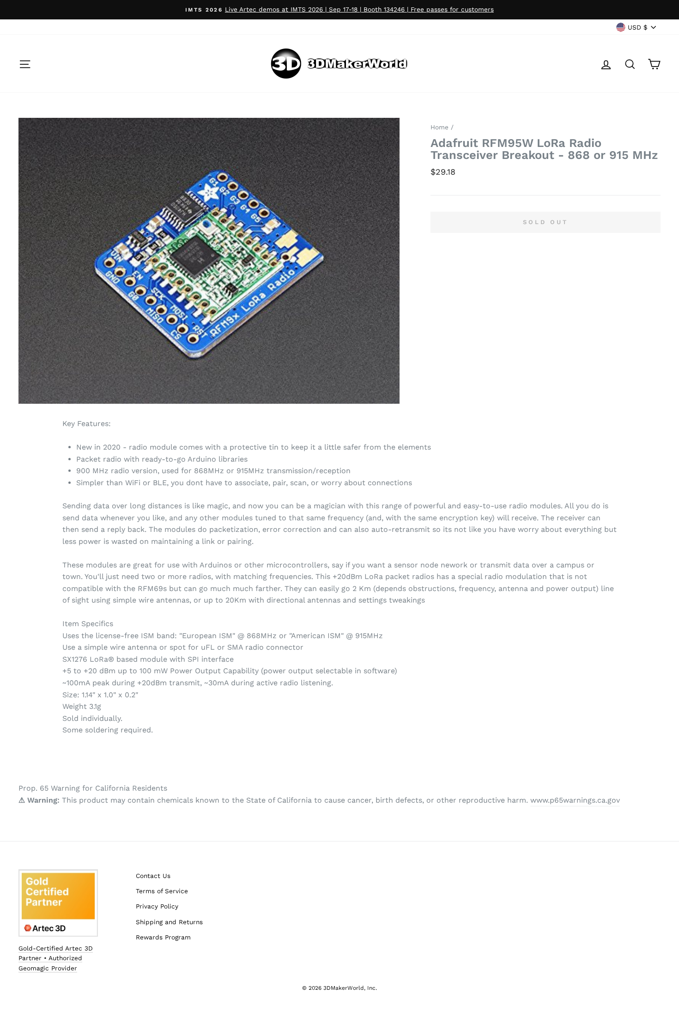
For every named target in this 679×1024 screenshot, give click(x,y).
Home (439, 127)
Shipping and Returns (169, 922)
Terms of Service (162, 891)
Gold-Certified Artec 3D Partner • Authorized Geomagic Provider (55, 958)
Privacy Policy (157, 906)
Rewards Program (163, 937)
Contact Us (153, 875)
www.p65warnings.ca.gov (575, 800)
